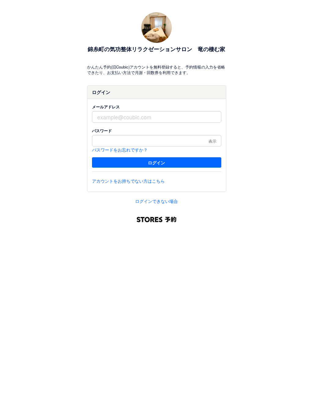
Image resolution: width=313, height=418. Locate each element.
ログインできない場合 (156, 201)
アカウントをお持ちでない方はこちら (128, 181)
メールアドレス (106, 107)
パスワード (102, 130)
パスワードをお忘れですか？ (120, 150)
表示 (212, 141)
